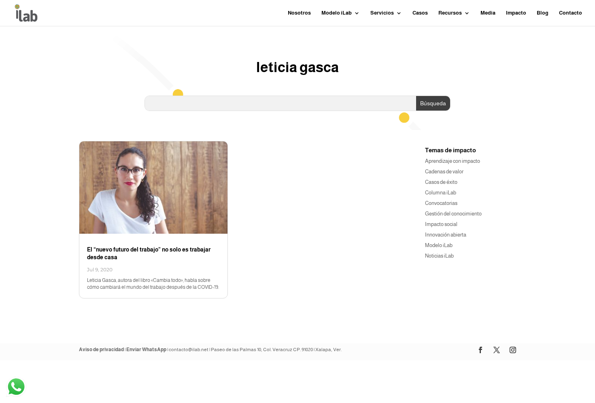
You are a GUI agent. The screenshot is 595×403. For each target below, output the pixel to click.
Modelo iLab (439, 245)
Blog (542, 13)
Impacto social (441, 224)
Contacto (570, 13)
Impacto (516, 13)
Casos (420, 13)
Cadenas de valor (444, 171)
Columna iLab (440, 193)
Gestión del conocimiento (453, 214)
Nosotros (299, 13)
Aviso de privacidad (101, 349)
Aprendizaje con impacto (452, 161)
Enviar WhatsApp (146, 349)
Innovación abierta (445, 235)
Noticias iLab (439, 256)
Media (487, 13)
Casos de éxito (441, 182)
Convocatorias (441, 203)
